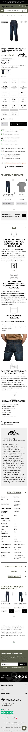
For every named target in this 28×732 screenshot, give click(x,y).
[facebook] (16, 676)
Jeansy (3, 634)
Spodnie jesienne (17, 632)
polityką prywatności (18, 667)
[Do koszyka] (24, 215)
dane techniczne (14, 492)
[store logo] (8, 6)
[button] (13, 58)
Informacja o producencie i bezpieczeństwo (11, 423)
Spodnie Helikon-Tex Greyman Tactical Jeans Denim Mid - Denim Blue (7, 195)
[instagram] (19, 676)
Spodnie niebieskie (11, 634)
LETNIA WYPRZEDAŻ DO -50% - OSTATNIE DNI (14, 1)
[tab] (14, 228)
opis (14, 227)
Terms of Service (16, 723)
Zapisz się (22, 664)
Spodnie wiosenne (6, 632)
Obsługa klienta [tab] (7, 685)
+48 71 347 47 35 (6, 705)
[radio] (5, 81)
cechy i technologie (14, 567)
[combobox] (15, 10)
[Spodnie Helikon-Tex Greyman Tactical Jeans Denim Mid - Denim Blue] (8, 185)
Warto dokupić (14, 576)
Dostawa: (3, 60)
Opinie (14, 571)
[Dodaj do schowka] (25, 22)
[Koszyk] (25, 6)
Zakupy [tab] (3, 689)
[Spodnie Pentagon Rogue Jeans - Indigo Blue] (20, 596)
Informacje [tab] (5, 694)
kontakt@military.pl (7, 704)
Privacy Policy (8, 723)
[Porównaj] (21, 22)
